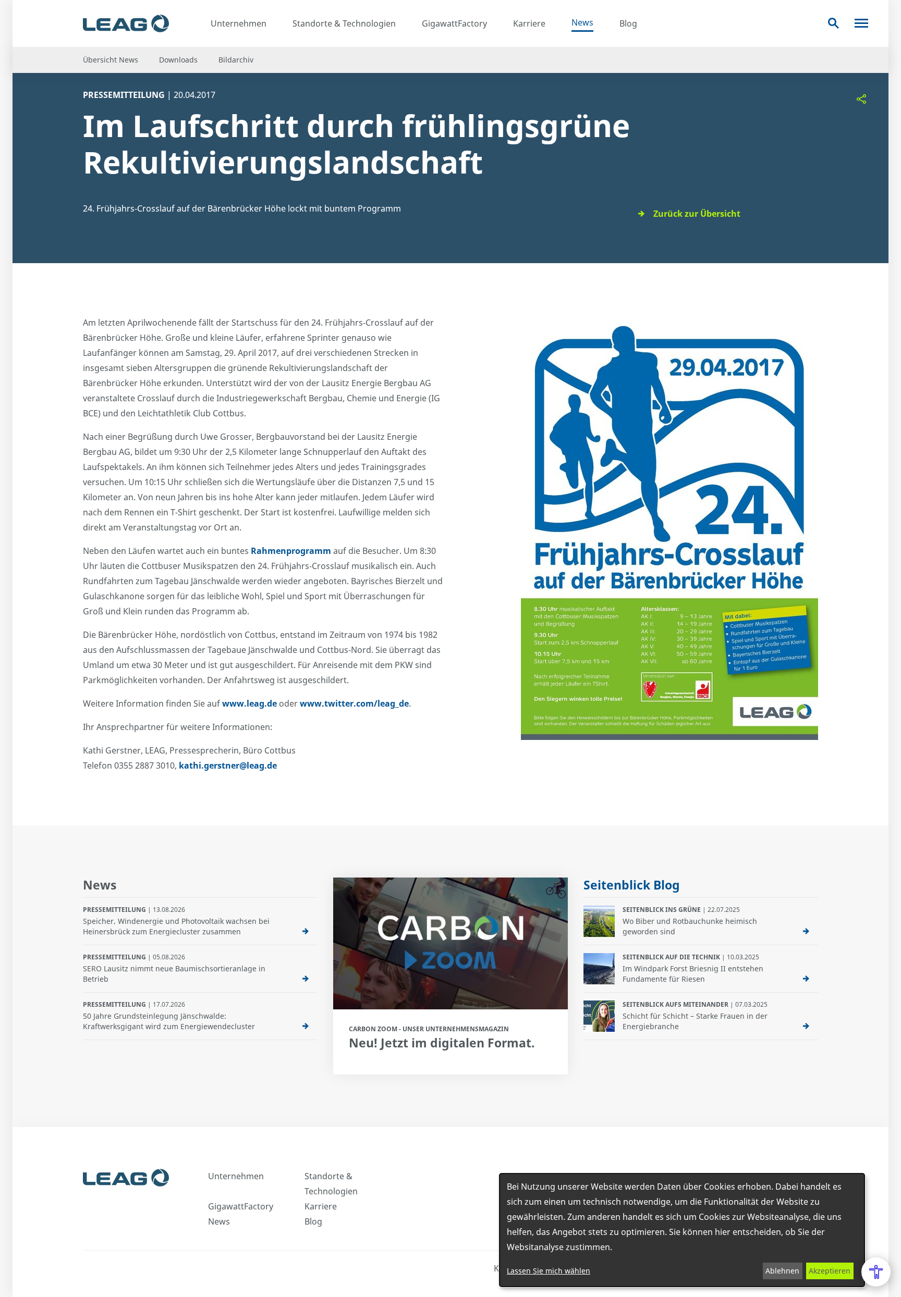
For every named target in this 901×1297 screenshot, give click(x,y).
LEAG (126, 23)
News (582, 22)
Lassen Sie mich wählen (548, 1271)
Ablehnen (782, 1271)
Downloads (178, 60)
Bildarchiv (235, 60)
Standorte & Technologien (344, 23)
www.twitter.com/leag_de (354, 703)
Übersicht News (110, 60)
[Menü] (861, 23)
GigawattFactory (454, 23)
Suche (833, 23)
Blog (628, 23)
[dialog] (682, 1230)
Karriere (529, 23)
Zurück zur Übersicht (696, 213)
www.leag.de (249, 703)
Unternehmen (238, 23)
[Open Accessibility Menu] (876, 1272)
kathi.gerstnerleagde (228, 765)
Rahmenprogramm (291, 551)
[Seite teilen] (861, 99)
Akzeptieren (829, 1271)
